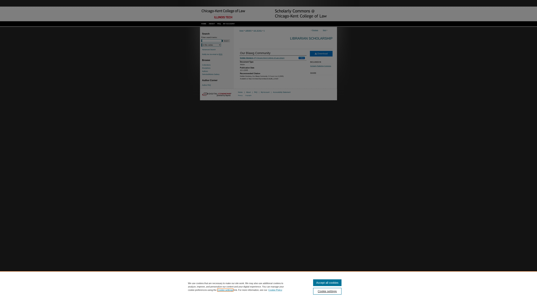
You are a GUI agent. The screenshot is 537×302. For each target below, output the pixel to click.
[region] (268, 286)
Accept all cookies (327, 282)
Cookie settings (225, 290)
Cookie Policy (275, 290)
